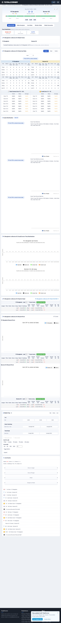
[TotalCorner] (9, 2)
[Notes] (57, 9)
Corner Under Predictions (27, 621)
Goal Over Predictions (27, 617)
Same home (32, 302)
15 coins (21, 442)
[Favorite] (55, 9)
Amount (5, 444)
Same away (32, 399)
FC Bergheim (15, 11)
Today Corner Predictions (27, 616)
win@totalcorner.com (14, 617)
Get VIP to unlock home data (16, 123)
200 (14, 446)
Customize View (41, 302)
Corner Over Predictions (27, 619)
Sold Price (5, 440)
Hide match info (8, 437)
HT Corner (55, 316)
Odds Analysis (21, 25)
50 (7, 446)
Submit (5, 452)
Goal (51, 51)
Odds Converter (48, 25)
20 (4, 446)
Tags (7, 449)
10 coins (15, 442)
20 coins (27, 442)
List (57, 413)
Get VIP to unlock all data (31, 58)
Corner (46, 51)
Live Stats (29, 25)
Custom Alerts (47, 619)
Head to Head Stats (46, 621)
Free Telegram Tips (37, 619)
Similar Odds (38, 25)
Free (5, 442)
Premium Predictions (26, 614)
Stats (54, 413)
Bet (50, 413)
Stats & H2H (11, 25)
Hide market (17, 437)
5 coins (9, 442)
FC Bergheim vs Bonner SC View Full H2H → (47, 298)
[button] (11, 413)
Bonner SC (46, 11)
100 (11, 446)
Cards (56, 51)
